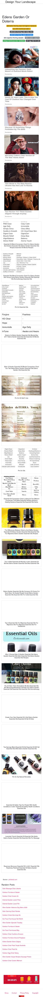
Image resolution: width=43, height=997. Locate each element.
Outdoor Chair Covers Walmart (12, 960)
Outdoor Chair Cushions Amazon (12, 934)
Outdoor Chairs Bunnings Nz (11, 915)
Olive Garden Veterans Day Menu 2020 (14, 907)
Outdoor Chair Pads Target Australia (13, 945)
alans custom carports (32, 38)
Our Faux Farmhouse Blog (10, 930)
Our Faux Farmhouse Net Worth (12, 919)
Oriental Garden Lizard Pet (10, 904)
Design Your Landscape (20, 1)
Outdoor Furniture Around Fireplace (13, 938)
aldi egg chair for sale (33, 41)
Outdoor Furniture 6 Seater (11, 926)
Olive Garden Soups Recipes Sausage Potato (16, 957)
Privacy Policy (24, 993)
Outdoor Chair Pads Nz (9, 949)
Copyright (35, 993)
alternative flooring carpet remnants (21, 35)
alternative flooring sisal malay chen (21, 32)
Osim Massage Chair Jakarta (11, 888)
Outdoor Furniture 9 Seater (11, 892)
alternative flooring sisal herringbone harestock (21, 26)
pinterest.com (13, 879)
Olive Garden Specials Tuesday (12, 923)
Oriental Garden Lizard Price (11, 900)
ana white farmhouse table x (21, 29)
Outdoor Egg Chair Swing (10, 953)
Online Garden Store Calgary (11, 942)
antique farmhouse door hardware (13, 41)
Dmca (6, 993)
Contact (14, 993)
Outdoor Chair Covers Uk (10, 896)
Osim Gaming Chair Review (11, 911)
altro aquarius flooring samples (13, 38)
